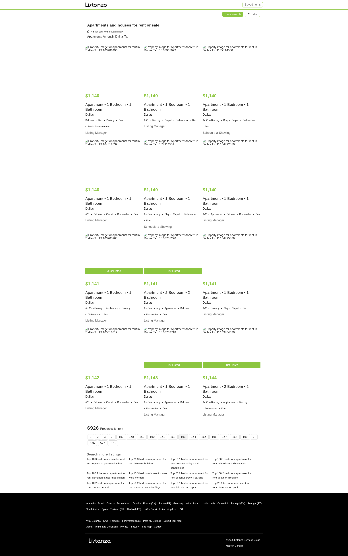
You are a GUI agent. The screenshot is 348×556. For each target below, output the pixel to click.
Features (115, 521)
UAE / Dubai (150, 509)
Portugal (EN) (238, 503)
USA (181, 509)
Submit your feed (172, 521)
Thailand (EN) (134, 509)
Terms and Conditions (106, 526)
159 (141, 436)
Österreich (223, 503)
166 (214, 436)
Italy (212, 503)
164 (193, 436)
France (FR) (164, 503)
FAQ (105, 521)
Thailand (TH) (117, 509)
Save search (233, 14)
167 (224, 436)
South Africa (92, 509)
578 (113, 443)
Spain (105, 509)
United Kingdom (167, 509)
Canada (111, 503)
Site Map (147, 526)
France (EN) (149, 503)
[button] (252, 14)
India (188, 503)
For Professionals (131, 521)
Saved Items (253, 4)
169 (245, 436)
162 (172, 436)
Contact (158, 526)
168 (234, 436)
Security (135, 526)
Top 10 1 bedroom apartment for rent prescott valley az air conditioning (189, 463)
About (89, 526)
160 (152, 436)
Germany (178, 503)
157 (121, 436)
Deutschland (123, 503)
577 (102, 443)
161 (162, 436)
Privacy (124, 526)
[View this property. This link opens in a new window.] (114, 67)
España (137, 503)
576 (92, 443)
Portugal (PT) (255, 503)
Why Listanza (93, 521)
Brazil (101, 503)
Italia (205, 503)
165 (203, 436)
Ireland (196, 503)
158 (131, 436)
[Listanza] (100, 540)
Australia (91, 503)
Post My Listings (152, 521)
